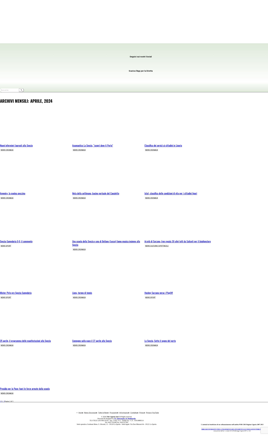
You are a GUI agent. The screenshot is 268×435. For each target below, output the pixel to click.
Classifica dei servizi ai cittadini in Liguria (163, 145)
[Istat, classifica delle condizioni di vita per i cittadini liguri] (178, 173)
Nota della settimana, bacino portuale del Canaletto (95, 193)
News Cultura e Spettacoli (157, 246)
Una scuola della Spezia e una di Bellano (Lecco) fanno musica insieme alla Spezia (106, 243)
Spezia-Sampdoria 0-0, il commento (16, 241)
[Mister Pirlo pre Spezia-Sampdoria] (34, 272)
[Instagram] (107, 61)
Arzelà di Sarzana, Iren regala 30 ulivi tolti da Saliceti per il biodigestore (177, 241)
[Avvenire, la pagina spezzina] (34, 173)
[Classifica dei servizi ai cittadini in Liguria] (178, 125)
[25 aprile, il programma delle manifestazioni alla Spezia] (34, 320)
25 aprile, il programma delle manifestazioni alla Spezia (25, 341)
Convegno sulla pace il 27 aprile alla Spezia (92, 341)
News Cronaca (7, 150)
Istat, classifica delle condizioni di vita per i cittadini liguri (170, 193)
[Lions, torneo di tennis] (106, 272)
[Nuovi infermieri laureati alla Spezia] (34, 125)
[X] (145, 61)
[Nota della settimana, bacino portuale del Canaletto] (106, 173)
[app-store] (104, 75)
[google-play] (104, 79)
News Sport (6, 246)
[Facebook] (70, 61)
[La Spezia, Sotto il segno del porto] (178, 320)
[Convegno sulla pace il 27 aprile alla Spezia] (106, 320)
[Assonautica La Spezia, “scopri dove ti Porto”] (106, 125)
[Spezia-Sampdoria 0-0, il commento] (34, 221)
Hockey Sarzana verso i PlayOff (158, 293)
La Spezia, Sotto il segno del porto (160, 341)
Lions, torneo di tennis (82, 293)
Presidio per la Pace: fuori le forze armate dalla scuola (25, 388)
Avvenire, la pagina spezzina (12, 193)
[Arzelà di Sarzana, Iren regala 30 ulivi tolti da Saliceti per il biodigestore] (178, 221)
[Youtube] (70, 67)
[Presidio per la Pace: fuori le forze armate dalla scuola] (34, 368)
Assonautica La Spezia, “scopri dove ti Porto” (92, 145)
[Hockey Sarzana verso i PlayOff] (178, 272)
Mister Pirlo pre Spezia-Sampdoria (16, 293)
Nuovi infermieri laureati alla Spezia (16, 145)
